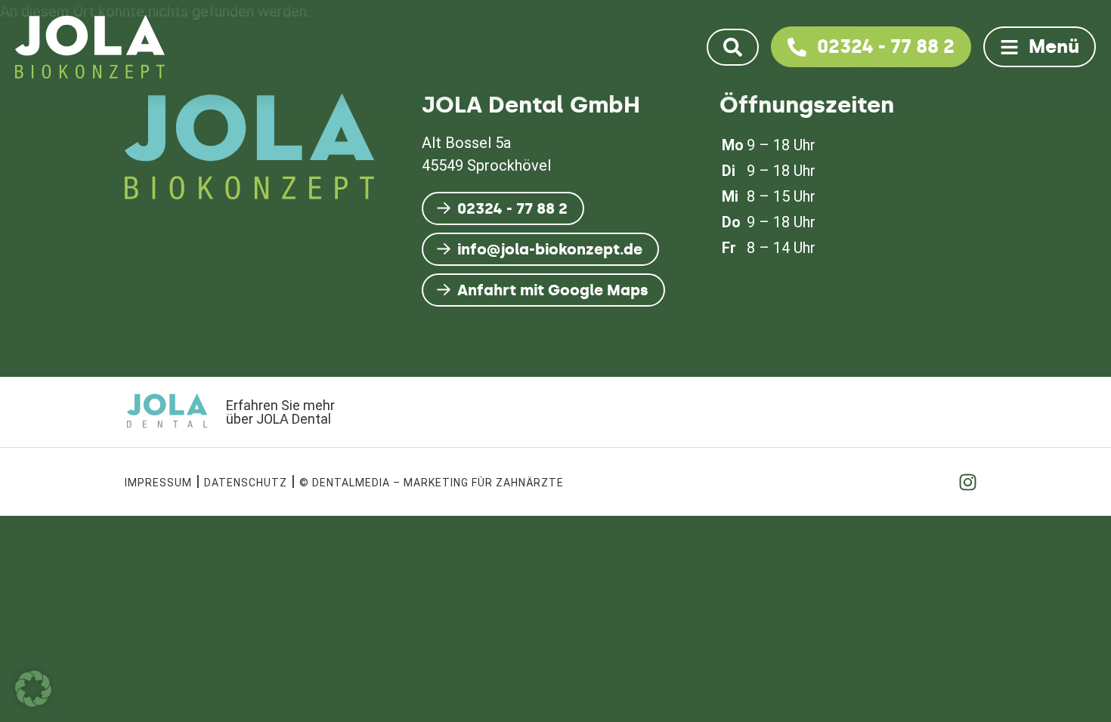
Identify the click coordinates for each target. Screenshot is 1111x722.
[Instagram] (967, 482)
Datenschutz (245, 483)
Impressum (158, 483)
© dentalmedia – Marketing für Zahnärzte (431, 483)
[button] (33, 689)
